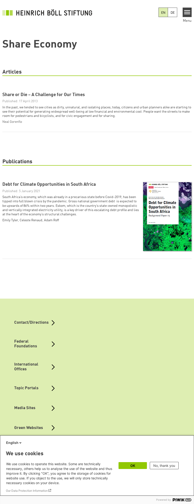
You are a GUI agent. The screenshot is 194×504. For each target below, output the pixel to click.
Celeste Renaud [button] (31, 220)
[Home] (47, 12)
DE (173, 12)
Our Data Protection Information (27, 490)
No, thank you (164, 466)
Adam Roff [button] (51, 220)
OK (132, 466)
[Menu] (187, 12)
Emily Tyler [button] (10, 220)
